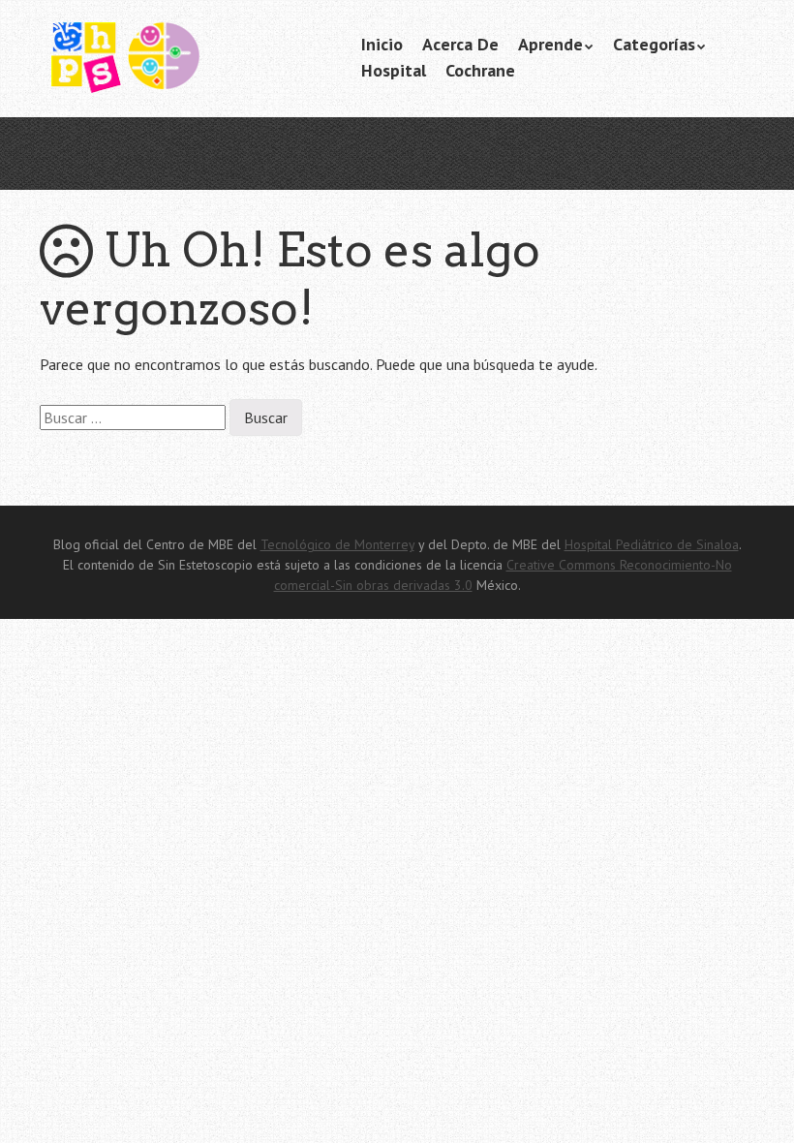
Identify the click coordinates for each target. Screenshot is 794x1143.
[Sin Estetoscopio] (185, 66)
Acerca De (460, 44)
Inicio (382, 44)
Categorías (654, 44)
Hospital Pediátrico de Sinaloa (652, 544)
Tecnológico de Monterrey (337, 544)
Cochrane (480, 70)
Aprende (550, 44)
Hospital (393, 70)
